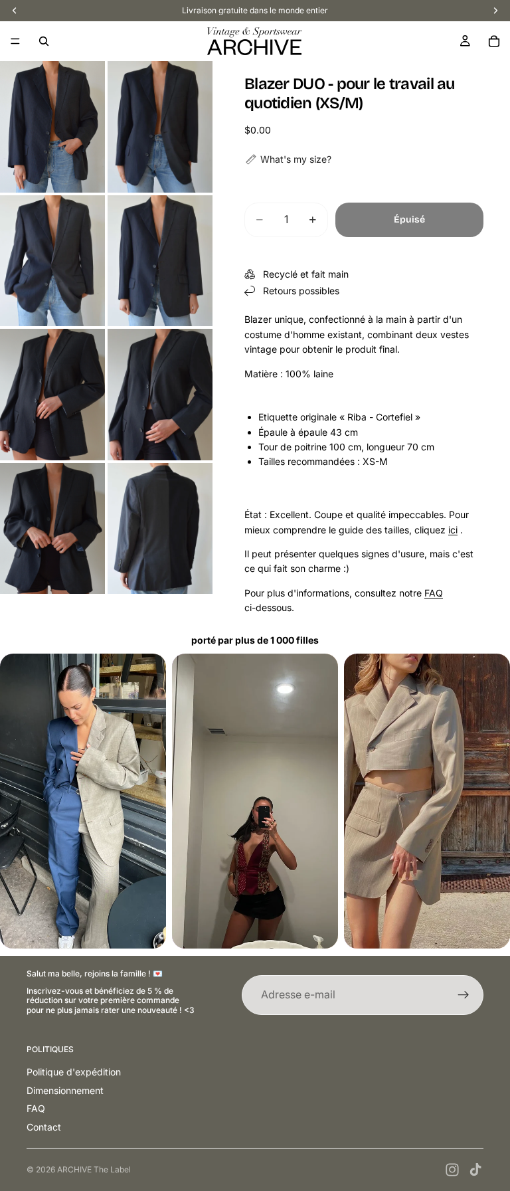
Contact (44, 1127)
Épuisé (409, 219)
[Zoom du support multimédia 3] (52, 261)
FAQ (433, 592)
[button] (287, 159)
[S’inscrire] (463, 995)
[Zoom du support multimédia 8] (160, 529)
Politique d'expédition (74, 1071)
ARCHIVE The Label (94, 1169)
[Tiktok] (475, 1170)
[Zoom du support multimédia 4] (160, 261)
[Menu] (15, 41)
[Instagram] (452, 1170)
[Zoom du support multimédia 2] (160, 127)
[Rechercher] (43, 41)
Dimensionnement (65, 1090)
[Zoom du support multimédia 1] (52, 127)
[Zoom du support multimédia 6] (160, 394)
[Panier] (494, 41)
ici (453, 529)
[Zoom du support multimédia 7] (52, 529)
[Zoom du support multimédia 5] (52, 394)
